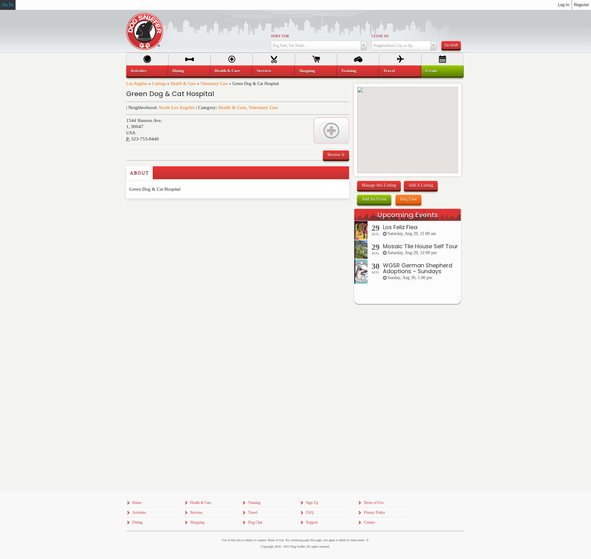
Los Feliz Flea (400, 227)
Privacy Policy (374, 512)
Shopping (307, 70)
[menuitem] (147, 70)
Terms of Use (374, 502)
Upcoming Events (407, 215)
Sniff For (280, 36)
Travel (389, 70)
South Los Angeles (177, 107)
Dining (178, 70)
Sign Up (312, 502)
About (139, 172)
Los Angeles (136, 83)
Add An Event (374, 199)
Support (312, 522)
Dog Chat (408, 199)
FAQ (309, 512)
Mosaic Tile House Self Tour (420, 246)
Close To (380, 36)
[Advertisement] (162, 210)
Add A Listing (420, 185)
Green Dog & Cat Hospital (170, 94)
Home (136, 502)
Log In (563, 4)
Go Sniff (451, 44)
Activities (138, 70)
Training (348, 70)
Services (264, 70)
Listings (159, 83)
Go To (7, 4)
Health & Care (183, 83)
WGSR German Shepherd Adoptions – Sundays (417, 268)
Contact (369, 522)
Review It (336, 154)
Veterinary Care (214, 83)
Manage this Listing (379, 185)
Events (431, 70)
